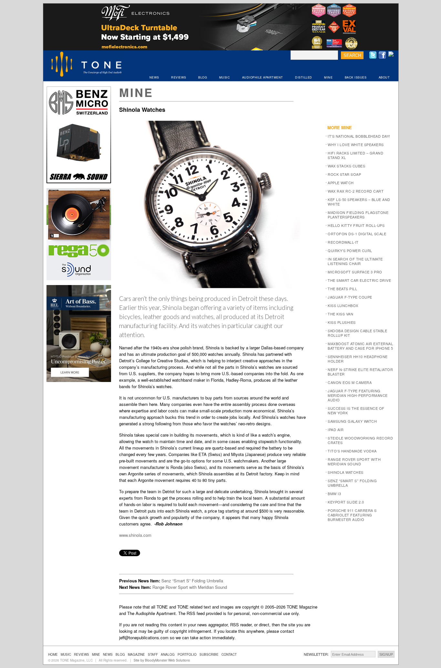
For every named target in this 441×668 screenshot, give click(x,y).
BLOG (202, 77)
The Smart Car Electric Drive (359, 280)
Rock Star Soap (344, 174)
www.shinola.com (135, 535)
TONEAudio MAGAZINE (86, 65)
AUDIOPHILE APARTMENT (262, 77)
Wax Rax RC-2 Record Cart (356, 191)
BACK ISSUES (356, 77)
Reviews (81, 654)
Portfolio (187, 654)
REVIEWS (178, 77)
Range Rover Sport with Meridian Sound (189, 587)
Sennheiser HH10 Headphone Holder (358, 359)
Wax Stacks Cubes (346, 165)
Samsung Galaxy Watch (352, 421)
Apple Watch (341, 182)
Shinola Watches (346, 472)
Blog (120, 654)
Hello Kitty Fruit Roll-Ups (356, 225)
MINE (328, 77)
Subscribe (209, 654)
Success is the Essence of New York (356, 410)
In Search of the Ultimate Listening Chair (355, 261)
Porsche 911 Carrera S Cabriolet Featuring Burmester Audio (352, 515)
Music (66, 654)
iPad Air (336, 429)
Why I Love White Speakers (356, 144)
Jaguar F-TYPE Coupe (350, 297)
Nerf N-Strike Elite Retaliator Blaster (360, 371)
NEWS (154, 77)
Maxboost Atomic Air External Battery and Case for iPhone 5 (360, 346)
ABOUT (384, 77)
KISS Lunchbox (343, 305)
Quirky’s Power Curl (350, 250)
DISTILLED (303, 77)
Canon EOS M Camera (350, 382)
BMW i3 (334, 493)
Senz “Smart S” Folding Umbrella (192, 581)
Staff (153, 654)
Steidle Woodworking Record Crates (360, 440)
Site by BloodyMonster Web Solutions (162, 660)
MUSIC (224, 77)
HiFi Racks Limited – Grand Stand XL (355, 155)
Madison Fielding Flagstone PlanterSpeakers (358, 214)
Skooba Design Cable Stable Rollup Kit (357, 333)
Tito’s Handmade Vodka (352, 450)
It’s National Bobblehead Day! (359, 136)
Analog (168, 654)
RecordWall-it (343, 242)
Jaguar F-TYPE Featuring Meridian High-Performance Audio (358, 395)
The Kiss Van (340, 313)
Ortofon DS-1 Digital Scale (357, 233)
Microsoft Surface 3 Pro (355, 271)
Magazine (136, 654)
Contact (229, 654)
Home (53, 654)
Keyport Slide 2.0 (346, 501)
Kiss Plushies (342, 322)
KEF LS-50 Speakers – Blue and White (359, 202)
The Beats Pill (342, 288)
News (108, 654)
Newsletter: (316, 654)
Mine (136, 92)
